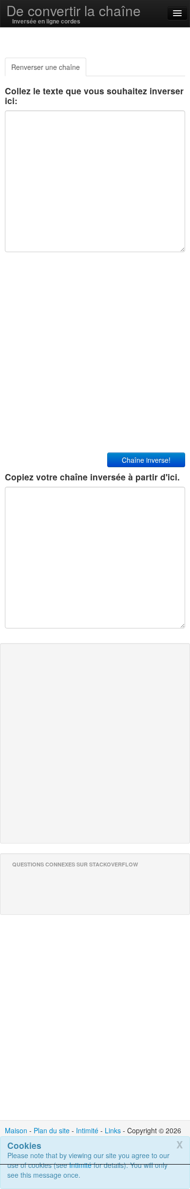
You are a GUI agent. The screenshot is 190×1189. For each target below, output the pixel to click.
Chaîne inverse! (146, 460)
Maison (16, 1130)
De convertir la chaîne (73, 10)
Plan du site (52, 1130)
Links (113, 1130)
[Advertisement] (95, 1177)
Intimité (87, 1130)
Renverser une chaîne (45, 67)
